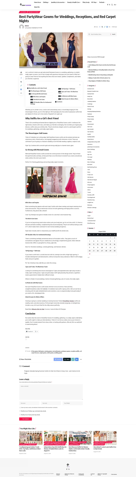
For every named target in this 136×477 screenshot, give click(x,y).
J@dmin (27, 25)
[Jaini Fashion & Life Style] (25, 4)
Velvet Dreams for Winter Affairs (69, 99)
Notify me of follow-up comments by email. (33, 411)
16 (114, 244)
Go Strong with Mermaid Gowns (39, 93)
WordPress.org (91, 223)
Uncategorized (91, 197)
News (88, 172)
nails (88, 169)
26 (98, 251)
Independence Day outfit (93, 141)
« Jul (88, 257)
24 (89, 251)
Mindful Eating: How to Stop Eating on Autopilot (101, 74)
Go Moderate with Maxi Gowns (69, 96)
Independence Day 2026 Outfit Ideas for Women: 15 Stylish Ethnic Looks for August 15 (55, 448)
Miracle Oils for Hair (38, 309)
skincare (89, 182)
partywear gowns (65, 351)
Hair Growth (90, 129)
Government (90, 124)
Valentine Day (91, 200)
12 (97, 244)
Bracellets (90, 99)
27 (102, 251)
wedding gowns (58, 352)
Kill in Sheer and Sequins (39, 96)
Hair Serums (90, 131)
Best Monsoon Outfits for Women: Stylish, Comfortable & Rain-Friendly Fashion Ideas (79, 448)
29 (110, 251)
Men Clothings (91, 162)
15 (110, 244)
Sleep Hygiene (91, 184)
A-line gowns (34, 351)
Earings (89, 109)
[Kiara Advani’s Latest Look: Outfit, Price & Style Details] (105, 438)
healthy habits (91, 136)
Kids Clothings (91, 149)
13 (102, 244)
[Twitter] (109, 5)
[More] (109, 27)
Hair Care (89, 126)
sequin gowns (43, 352)
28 (106, 251)
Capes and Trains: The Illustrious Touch (68, 92)
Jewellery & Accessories (93, 146)
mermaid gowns (57, 351)
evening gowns (48, 351)
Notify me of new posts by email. (30, 415)
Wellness (89, 205)
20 (102, 247)
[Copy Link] (104, 27)
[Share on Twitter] (102, 27)
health (89, 134)
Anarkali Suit (90, 88)
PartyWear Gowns (68, 301)
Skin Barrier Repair (92, 179)
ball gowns (41, 351)
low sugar (89, 157)
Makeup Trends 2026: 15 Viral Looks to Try (99, 78)
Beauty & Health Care (92, 91)
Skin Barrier (90, 177)
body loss (89, 96)
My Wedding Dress (92, 167)
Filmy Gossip (90, 116)
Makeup (89, 159)
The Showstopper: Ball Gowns (38, 91)
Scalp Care (90, 174)
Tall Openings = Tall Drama (68, 88)
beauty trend (90, 93)
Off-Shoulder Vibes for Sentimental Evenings (40, 103)
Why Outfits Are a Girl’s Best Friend (38, 88)
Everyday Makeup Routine (94, 111)
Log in (88, 215)
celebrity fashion (91, 101)
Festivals (89, 114)
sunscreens (90, 187)
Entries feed (90, 218)
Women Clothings (34, 12)
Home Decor (90, 139)
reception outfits (75, 351)
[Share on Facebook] (100, 27)
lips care (89, 154)
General (89, 121)
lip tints (89, 152)
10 (89, 244)
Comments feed (91, 220)
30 (114, 251)
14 (106, 244)
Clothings (23, 12)
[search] (112, 4)
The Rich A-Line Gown (39, 99)
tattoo (89, 189)
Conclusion (59, 101)
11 (93, 244)
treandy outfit (90, 194)
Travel (89, 192)
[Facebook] (107, 5)
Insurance (89, 144)
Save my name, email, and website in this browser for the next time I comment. (39, 407)
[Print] (107, 27)
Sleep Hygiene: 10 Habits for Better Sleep (99, 81)
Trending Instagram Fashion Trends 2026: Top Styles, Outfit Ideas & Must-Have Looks (30, 448)
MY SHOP (89, 164)
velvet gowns (50, 352)
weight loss (90, 202)
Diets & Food (90, 106)
